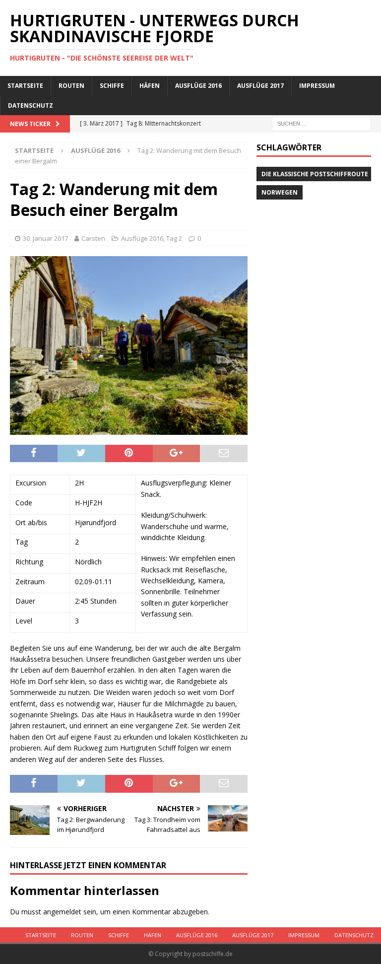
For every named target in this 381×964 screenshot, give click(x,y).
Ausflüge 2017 (260, 85)
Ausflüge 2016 (198, 85)
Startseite (25, 85)
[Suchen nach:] (321, 123)
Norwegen (279, 192)
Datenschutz (30, 105)
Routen (71, 85)
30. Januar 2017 (45, 238)
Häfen (149, 85)
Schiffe (112, 85)
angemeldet (62, 911)
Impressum (317, 85)
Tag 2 (174, 238)
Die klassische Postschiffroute (314, 174)
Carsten (93, 238)
